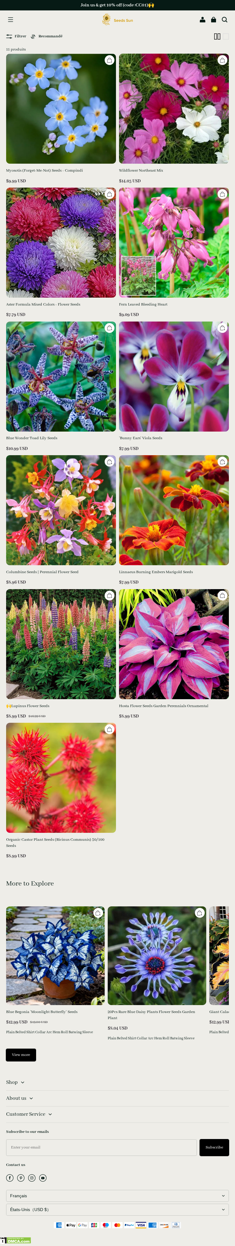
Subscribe (214, 1147)
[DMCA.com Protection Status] (15, 1242)
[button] (10, 19)
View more (21, 1054)
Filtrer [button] (20, 36)
